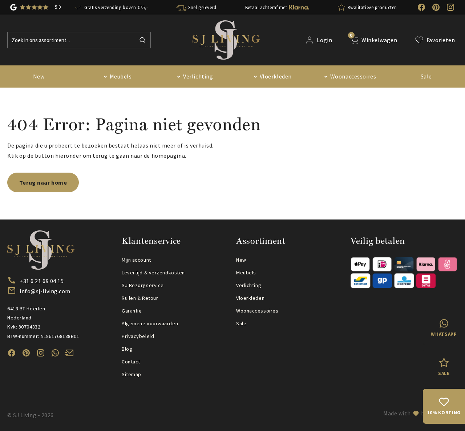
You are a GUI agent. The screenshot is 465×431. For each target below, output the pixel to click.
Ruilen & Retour (140, 298)
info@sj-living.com (45, 291)
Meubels (121, 76)
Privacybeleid (138, 336)
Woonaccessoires (353, 76)
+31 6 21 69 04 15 (42, 281)
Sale (426, 76)
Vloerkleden (276, 76)
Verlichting (198, 76)
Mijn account (136, 260)
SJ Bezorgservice (143, 285)
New (39, 76)
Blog (127, 349)
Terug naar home (43, 182)
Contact (131, 361)
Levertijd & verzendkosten (153, 272)
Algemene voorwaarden (150, 323)
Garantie (132, 310)
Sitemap (131, 374)
